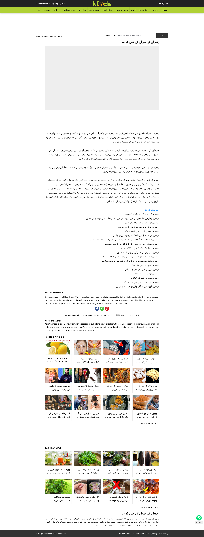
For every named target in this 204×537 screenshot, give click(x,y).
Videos (57, 10)
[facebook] (160, 3)
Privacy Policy (151, 533)
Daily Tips (107, 10)
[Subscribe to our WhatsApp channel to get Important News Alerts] (199, 517)
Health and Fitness (91, 315)
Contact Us (139, 533)
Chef (133, 10)
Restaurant (94, 10)
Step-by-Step (121, 10)
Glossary (166, 10)
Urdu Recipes (69, 10)
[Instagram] (163, 3)
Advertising (163, 533)
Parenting (143, 10)
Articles (82, 10)
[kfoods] (102, 4)
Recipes (46, 10)
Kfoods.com (61, 533)
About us (129, 533)
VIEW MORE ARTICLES (149, 424)
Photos (155, 10)
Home (121, 533)
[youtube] (167, 3)
